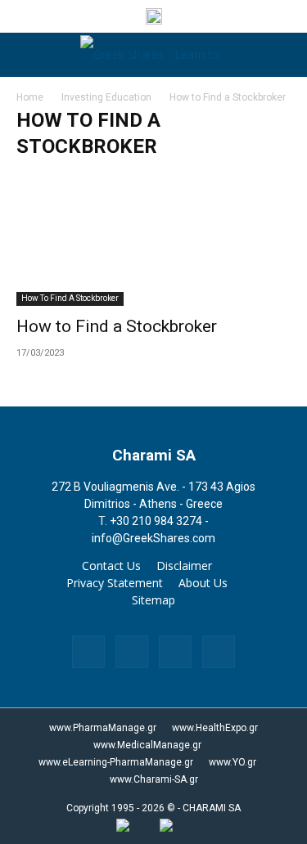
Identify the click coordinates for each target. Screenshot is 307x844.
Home (29, 97)
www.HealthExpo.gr (215, 728)
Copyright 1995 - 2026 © (120, 808)
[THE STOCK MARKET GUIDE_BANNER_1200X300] (154, 20)
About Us (203, 583)
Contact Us (111, 566)
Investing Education (106, 97)
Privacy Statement (114, 583)
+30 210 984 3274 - (159, 521)
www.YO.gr (232, 762)
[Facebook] (88, 651)
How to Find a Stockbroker (70, 298)
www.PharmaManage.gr (102, 728)
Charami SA (154, 455)
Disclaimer (184, 566)
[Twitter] (218, 651)
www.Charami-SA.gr (154, 779)
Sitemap (153, 600)
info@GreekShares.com (153, 538)
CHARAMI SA (212, 808)
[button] (26, 55)
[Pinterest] (175, 651)
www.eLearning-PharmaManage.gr (115, 762)
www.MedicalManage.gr (147, 745)
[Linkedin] (131, 651)
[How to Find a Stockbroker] (153, 238)
